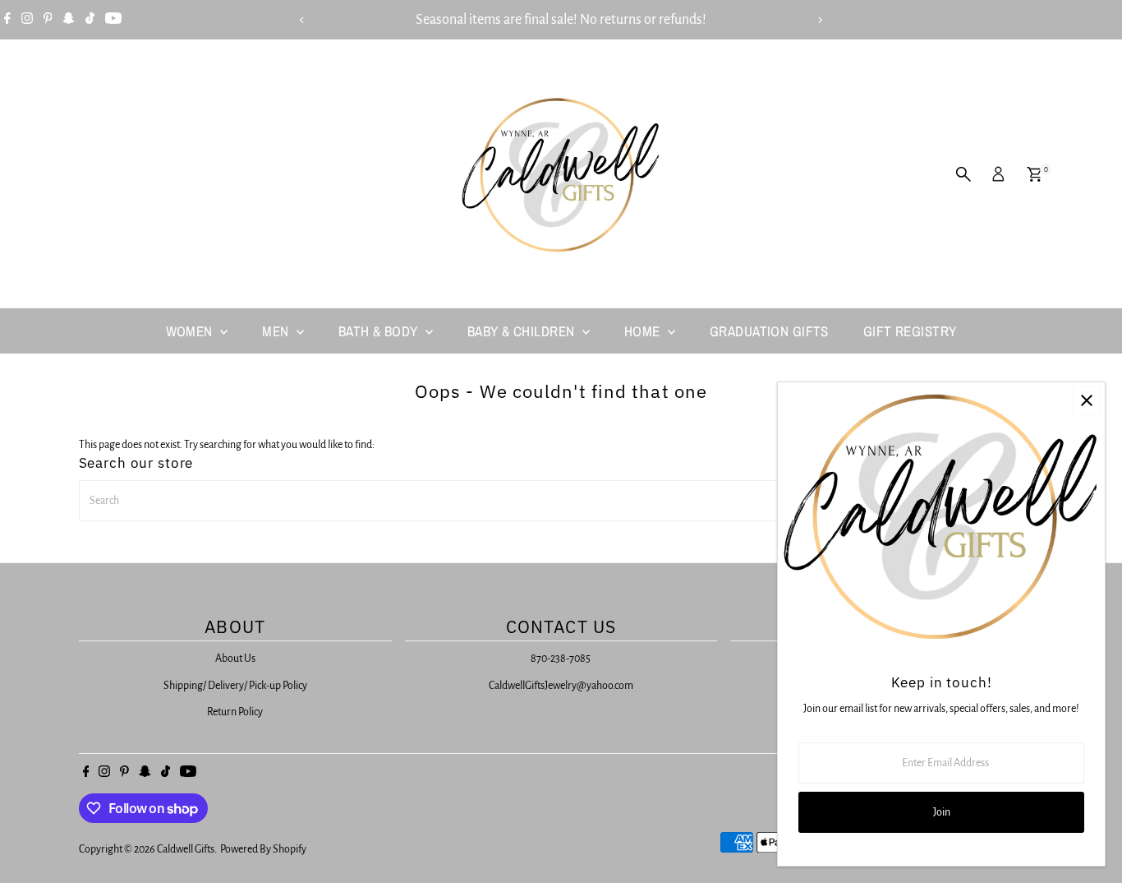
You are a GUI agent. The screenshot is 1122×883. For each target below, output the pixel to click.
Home (644, 330)
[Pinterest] (48, 19)
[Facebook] (7, 19)
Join (941, 812)
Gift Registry (910, 330)
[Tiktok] (90, 19)
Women (191, 330)
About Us (235, 658)
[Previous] (302, 20)
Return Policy (235, 712)
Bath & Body (379, 330)
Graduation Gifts (769, 330)
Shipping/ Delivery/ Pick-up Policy (235, 685)
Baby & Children (522, 330)
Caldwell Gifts (185, 849)
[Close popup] (1086, 400)
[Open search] (963, 174)
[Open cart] (1034, 174)
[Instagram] (27, 19)
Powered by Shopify (263, 849)
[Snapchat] (68, 19)
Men (277, 330)
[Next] (820, 20)
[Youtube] (113, 19)
